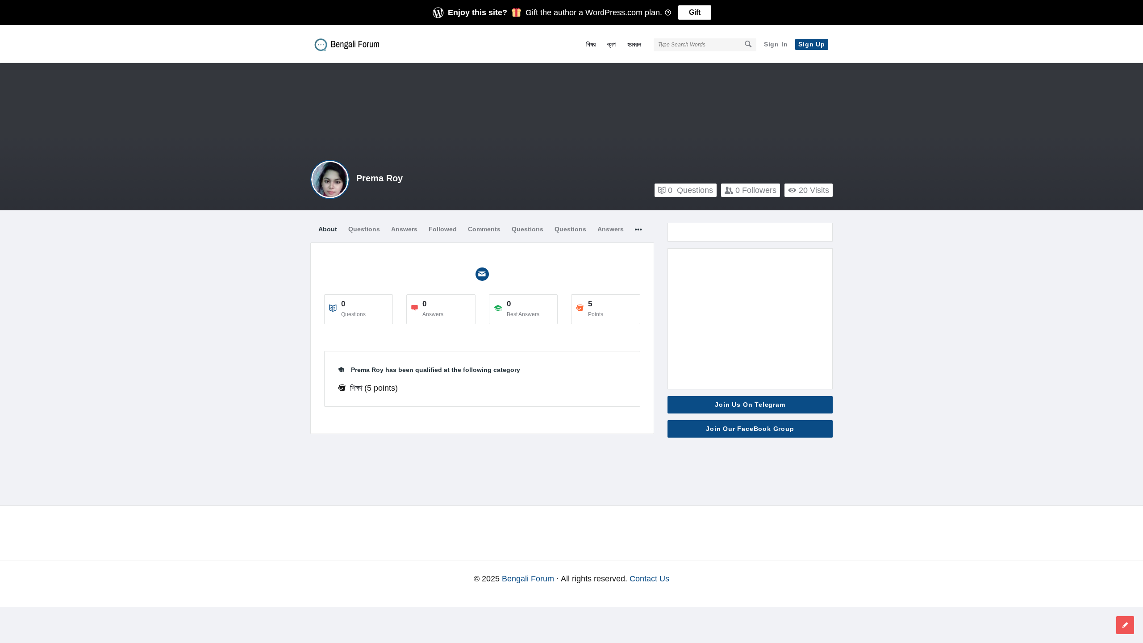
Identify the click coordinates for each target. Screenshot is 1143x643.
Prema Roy (379, 178)
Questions (690, 190)
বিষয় (591, 44)
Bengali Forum (528, 578)
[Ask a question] (1125, 625)
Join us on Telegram (750, 404)
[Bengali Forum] (355, 44)
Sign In (776, 44)
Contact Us (649, 578)
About (327, 229)
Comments (484, 229)
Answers (404, 229)
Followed (443, 229)
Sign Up (811, 44)
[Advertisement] (750, 319)
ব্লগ (611, 44)
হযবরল (634, 44)
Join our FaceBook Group (750, 428)
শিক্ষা (356, 388)
